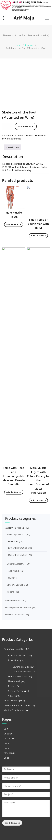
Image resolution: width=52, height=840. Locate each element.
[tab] (12, 147)
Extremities (41, 135)
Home (18, 45)
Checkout (8, 733)
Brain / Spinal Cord (16, 534)
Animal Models (12, 600)
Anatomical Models (24, 135)
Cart (6, 728)
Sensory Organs (15, 584)
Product (29, 45)
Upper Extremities (17, 554)
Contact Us (9, 738)
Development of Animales (18, 607)
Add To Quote (25, 126)
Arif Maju (24, 18)
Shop (6, 757)
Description (12, 147)
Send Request (12, 822)
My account (9, 752)
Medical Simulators (14, 614)
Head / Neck (13, 570)
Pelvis (10, 577)
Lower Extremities (11, 138)
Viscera (10, 591)
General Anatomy (15, 563)
